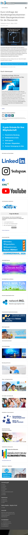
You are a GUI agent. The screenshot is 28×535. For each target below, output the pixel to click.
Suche (4, 490)
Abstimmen (14, 227)
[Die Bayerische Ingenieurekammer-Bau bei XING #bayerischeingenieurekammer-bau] (5, 184)
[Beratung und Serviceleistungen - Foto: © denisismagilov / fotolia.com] (14, 370)
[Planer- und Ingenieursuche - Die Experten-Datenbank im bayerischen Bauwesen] (14, 386)
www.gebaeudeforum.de (6, 460)
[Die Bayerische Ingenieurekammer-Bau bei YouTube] (14, 191)
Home (4, 484)
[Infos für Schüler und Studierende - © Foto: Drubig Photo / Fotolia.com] (14, 403)
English (4, 493)
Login (4, 507)
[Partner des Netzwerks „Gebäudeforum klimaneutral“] (14, 453)
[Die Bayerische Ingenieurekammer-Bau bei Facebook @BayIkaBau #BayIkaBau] (3, 180)
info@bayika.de (6, 524)
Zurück (3, 108)
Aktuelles (4, 486)
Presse (4, 487)
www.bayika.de (5, 526)
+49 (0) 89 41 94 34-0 (7, 521)
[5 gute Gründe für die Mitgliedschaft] (14, 136)
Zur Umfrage (5, 104)
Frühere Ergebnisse (5, 230)
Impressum (5, 499)
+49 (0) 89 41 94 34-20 (7, 523)
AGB (3, 502)
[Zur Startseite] (8, 3)
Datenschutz (5, 119)
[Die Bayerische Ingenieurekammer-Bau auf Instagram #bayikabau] (14, 171)
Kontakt (4, 494)
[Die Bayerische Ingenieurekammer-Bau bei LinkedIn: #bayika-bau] (14, 160)
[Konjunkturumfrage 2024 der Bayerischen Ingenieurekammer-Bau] (10, 84)
